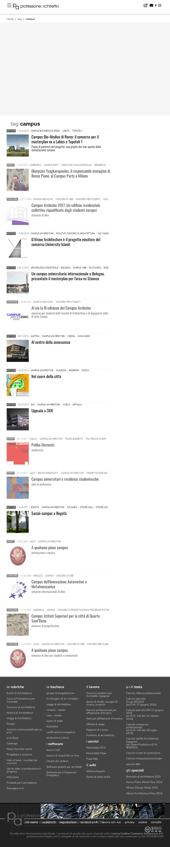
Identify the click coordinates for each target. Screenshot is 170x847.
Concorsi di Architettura (21, 707)
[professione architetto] (38, 7)
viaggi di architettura (58, 704)
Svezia (66, 404)
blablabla (52, 726)
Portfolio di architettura (100, 735)
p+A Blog (12, 738)
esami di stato (54, 721)
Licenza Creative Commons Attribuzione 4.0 (137, 833)
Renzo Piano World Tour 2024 (144, 782)
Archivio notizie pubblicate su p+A (24, 731)
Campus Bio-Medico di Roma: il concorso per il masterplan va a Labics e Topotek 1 (65, 139)
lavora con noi (111, 822)
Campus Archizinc (43, 199)
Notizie (11, 130)
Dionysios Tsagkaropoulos (77, 165)
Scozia (85, 370)
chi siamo (31, 822)
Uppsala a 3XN (42, 410)
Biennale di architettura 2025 (143, 776)
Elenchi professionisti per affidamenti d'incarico (101, 711)
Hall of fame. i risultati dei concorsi (22, 761)
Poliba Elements (74, 438)
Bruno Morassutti (48, 473)
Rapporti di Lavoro (97, 730)
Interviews (13, 777)
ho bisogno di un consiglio (62, 698)
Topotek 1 (77, 130)
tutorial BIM (133, 764)
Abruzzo (37, 575)
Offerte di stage (95, 724)
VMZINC (107, 199)
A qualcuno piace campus (49, 547)
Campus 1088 (79, 267)
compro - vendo (55, 710)
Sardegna (38, 610)
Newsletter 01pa (96, 753)
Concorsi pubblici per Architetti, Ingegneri (99, 694)
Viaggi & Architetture (19, 718)
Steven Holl (86, 507)
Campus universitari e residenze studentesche (65, 479)
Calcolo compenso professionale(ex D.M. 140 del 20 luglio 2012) (141, 729)
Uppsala (77, 404)
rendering (100, 165)
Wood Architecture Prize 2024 (144, 793)
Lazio (32, 473)
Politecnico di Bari (96, 438)
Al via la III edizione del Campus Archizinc (61, 308)
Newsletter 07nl (96, 747)
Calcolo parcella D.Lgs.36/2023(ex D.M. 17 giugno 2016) (141, 701)
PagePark (74, 370)
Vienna (71, 336)
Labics (66, 130)
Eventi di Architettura (19, 693)
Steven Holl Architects (109, 507)
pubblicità (49, 822)
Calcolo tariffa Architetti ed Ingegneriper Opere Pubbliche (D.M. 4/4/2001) (142, 743)
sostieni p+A (89, 822)
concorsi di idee (64, 199)
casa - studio (54, 715)
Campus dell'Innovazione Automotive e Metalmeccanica (59, 584)
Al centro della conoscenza (50, 342)
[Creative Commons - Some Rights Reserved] (85, 829)
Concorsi (12, 199)
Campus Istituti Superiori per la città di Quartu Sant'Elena (65, 618)
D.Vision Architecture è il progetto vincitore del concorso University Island (65, 241)
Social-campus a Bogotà (49, 513)
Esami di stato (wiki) (98, 777)
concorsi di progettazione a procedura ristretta (85, 610)
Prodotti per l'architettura (22, 783)
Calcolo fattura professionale (143, 693)
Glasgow (61, 370)
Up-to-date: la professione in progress (24, 770)
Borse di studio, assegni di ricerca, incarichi (102, 703)
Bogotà (35, 507)
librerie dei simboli (57, 761)
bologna (65, 267)
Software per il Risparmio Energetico (61, 774)
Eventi (10, 165)
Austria (35, 336)
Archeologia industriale (44, 267)
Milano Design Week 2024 (142, 787)
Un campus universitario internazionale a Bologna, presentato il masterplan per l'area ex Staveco (67, 276)
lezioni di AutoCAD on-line (62, 755)
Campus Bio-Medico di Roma (45, 130)
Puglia (33, 438)
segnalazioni (68, 822)
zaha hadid (84, 336)
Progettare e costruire (19, 754)
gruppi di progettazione (60, 693)
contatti (156, 822)
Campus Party (51, 165)
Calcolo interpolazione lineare (144, 758)
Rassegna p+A (15, 788)
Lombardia (35, 165)
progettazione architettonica (104, 473)
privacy (129, 822)
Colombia (72, 507)
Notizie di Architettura (20, 713)
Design (11, 724)
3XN (33, 404)
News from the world (19, 749)
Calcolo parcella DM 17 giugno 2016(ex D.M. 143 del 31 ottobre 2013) (144, 714)
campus (49, 575)
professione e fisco (57, 737)
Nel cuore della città (46, 376)
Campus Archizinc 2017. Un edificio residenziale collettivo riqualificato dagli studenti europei (65, 207)
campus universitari (42, 233)
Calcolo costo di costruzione (143, 753)
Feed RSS (92, 759)
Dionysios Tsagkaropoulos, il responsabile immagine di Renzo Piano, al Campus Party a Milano (70, 173)
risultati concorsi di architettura (75, 233)
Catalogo (12, 743)
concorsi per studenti (88, 199)
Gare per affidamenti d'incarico (104, 718)
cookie (142, 822)
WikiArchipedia (95, 771)
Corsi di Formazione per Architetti (21, 700)
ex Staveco (95, 267)
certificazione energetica (60, 732)
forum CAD (53, 750)
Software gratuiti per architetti (64, 767)
